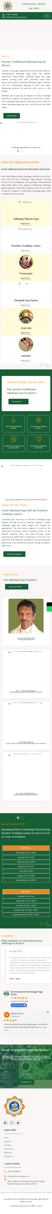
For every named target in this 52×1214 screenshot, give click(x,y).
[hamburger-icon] (47, 16)
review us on (17, 1005)
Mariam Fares (17, 1013)
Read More (25, 223)
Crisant (39, 1206)
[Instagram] (11, 1123)
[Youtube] (18, 1123)
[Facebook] (5, 1123)
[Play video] (26, 1066)
